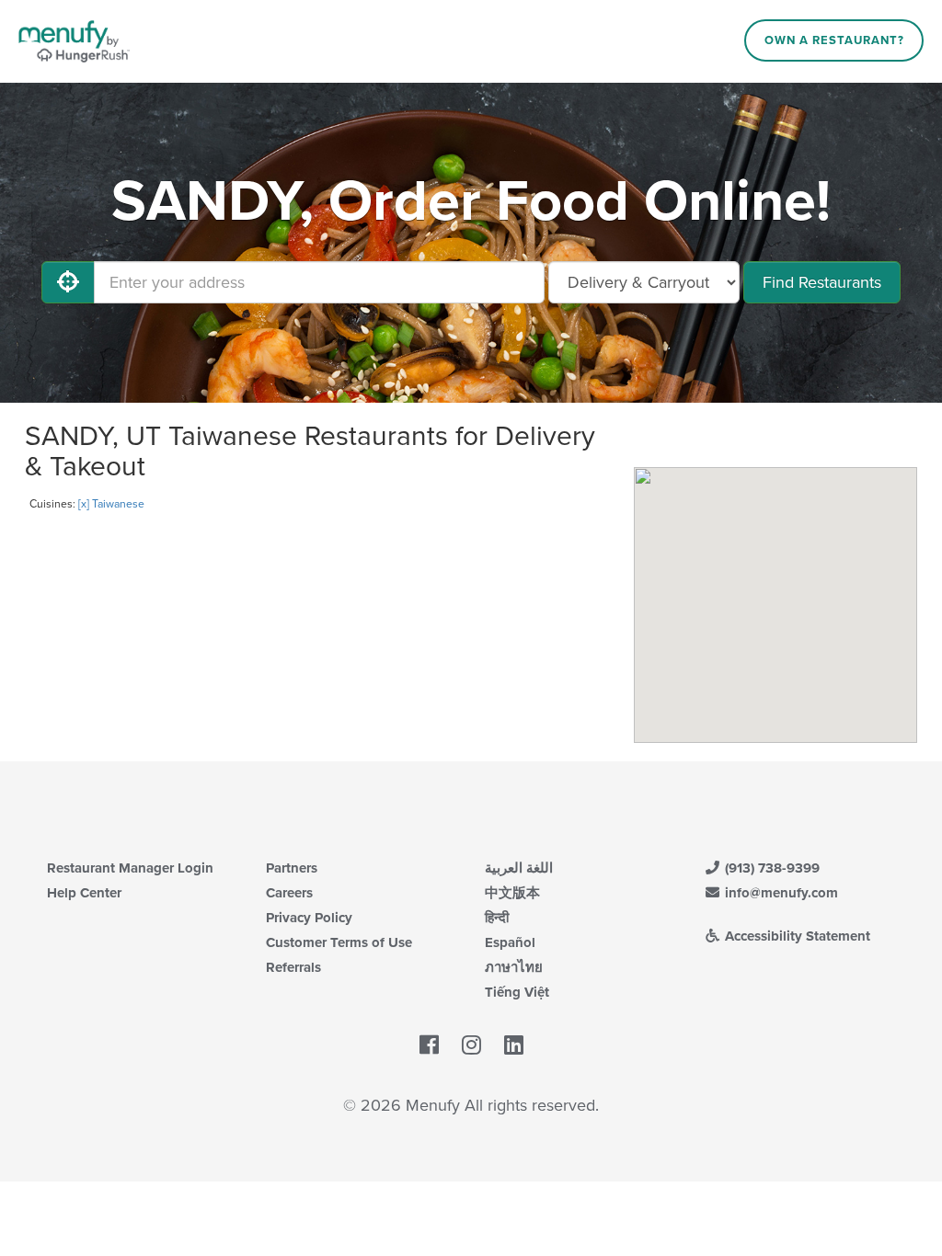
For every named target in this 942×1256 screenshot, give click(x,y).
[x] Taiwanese (111, 503)
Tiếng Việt (517, 992)
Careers (289, 893)
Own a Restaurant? (834, 40)
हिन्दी (497, 917)
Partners (291, 868)
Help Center (84, 893)
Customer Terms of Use (339, 942)
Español (510, 942)
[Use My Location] (68, 282)
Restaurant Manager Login (130, 868)
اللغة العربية (519, 868)
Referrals (293, 967)
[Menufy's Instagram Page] (471, 1045)
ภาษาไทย (514, 967)
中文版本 (512, 893)
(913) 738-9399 (770, 868)
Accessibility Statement (795, 936)
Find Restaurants (822, 282)
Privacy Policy (309, 917)
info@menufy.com (779, 893)
